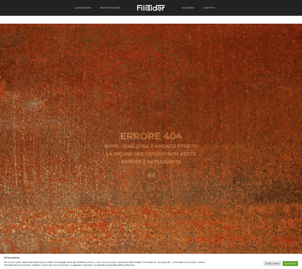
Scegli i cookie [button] (272, 263)
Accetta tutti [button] (290, 263)
